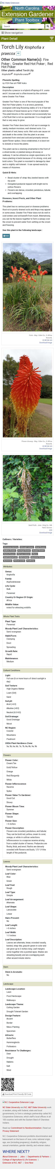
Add (7, 236)
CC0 (50, 530)
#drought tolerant (27, 547)
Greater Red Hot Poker (28, 64)
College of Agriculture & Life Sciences (20, 1159)
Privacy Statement (11, 1131)
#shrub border (19, 561)
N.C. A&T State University (35, 1107)
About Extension (10, 1156)
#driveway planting (11, 547)
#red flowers (40, 547)
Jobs (22, 1156)
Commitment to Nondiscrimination (26, 1128)
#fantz (34, 554)
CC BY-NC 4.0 (47, 340)
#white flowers (9, 554)
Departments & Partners (38, 1156)
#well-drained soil (10, 557)
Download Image (46, 343)
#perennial (8, 561)
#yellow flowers (9, 550)
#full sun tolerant (23, 554)
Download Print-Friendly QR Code (17, 1094)
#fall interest (24, 557)
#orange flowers (24, 550)
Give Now (29, 1163)
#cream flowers (38, 550)
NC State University (11, 1107)
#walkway (30, 561)
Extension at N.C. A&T (12, 1163)
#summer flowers (37, 557)
